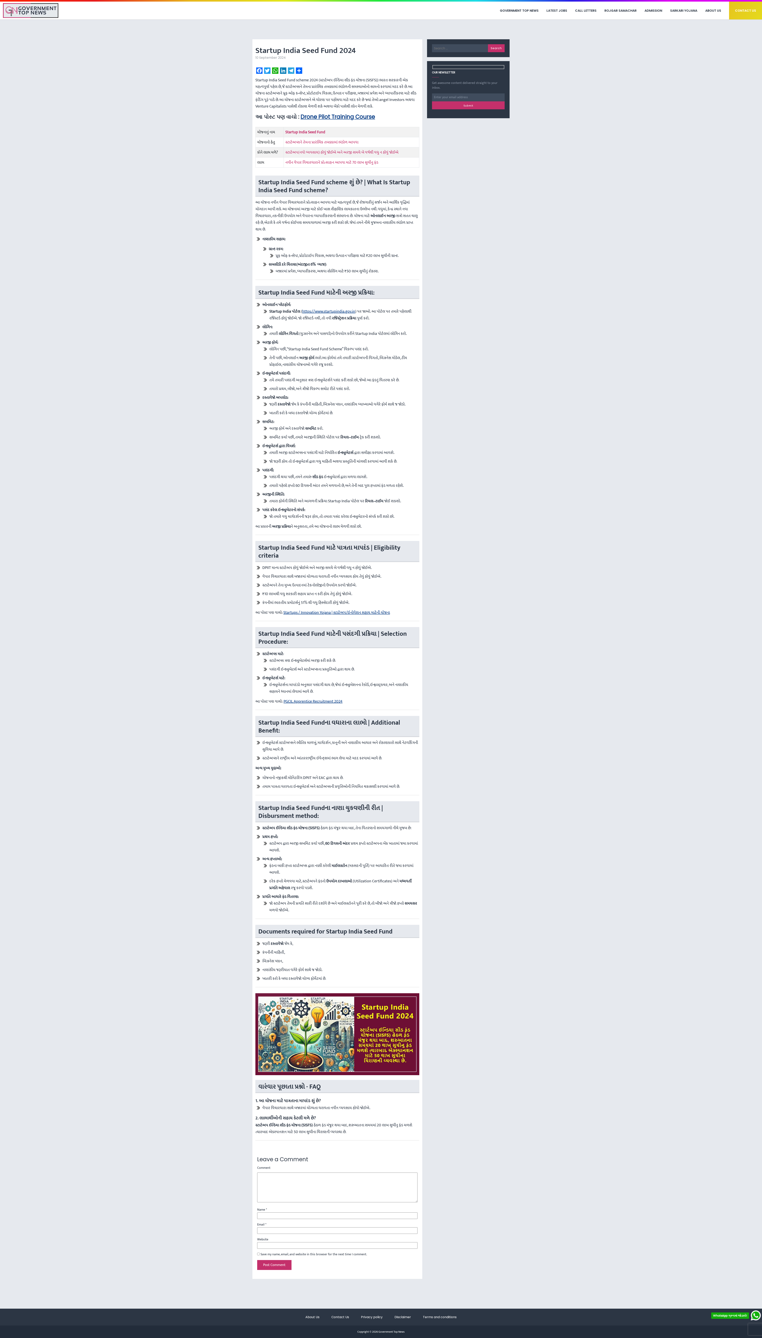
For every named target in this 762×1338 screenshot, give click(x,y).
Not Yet (378, 55)
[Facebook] (259, 70)
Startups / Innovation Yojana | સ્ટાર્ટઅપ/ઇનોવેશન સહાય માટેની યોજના (336, 612)
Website (262, 1239)
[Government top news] (30, 10)
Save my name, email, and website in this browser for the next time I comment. (314, 1254)
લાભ (260, 162)
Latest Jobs (556, 10)
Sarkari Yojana (683, 10)
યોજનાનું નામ (266, 132)
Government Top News (519, 10)
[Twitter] (267, 70)
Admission (653, 10)
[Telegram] (291, 70)
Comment (263, 1168)
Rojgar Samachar (620, 10)
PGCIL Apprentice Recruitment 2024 (313, 701)
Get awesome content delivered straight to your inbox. (464, 85)
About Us (713, 10)
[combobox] (365, 40)
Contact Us (745, 10)
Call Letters (586, 10)
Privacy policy (372, 1317)
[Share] (299, 70)
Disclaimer (402, 1317)
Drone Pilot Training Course (338, 117)
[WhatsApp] (275, 70)
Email (261, 1224)
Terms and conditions (440, 1317)
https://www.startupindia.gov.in (328, 311)
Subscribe (410, 55)
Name (262, 1209)
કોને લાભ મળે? (267, 152)
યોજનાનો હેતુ (266, 142)
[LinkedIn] (283, 70)
